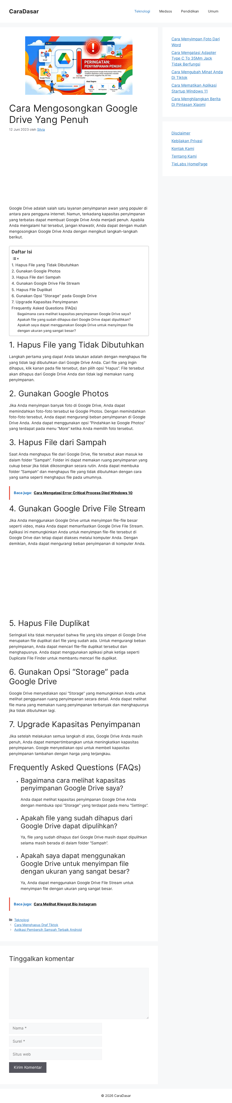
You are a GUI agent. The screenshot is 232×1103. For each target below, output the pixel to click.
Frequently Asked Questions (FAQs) (44, 308)
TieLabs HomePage (190, 164)
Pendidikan (190, 11)
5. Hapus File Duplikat (32, 289)
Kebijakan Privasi (187, 141)
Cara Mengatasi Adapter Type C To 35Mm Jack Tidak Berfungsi (194, 58)
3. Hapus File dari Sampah (36, 277)
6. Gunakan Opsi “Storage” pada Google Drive (54, 296)
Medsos (165, 11)
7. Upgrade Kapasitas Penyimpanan (45, 302)
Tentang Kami (184, 156)
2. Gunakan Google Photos (36, 271)
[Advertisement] (79, 171)
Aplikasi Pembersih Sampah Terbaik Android (48, 929)
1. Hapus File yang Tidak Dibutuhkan (45, 265)
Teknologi (142, 11)
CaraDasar (24, 11)
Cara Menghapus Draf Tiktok (36, 925)
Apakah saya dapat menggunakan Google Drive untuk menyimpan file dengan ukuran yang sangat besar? (75, 328)
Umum (213, 11)
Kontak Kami (183, 148)
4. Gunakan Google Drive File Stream (46, 283)
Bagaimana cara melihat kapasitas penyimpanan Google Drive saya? (74, 314)
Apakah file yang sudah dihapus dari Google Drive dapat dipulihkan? (74, 319)
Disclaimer (181, 133)
